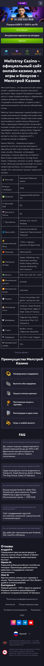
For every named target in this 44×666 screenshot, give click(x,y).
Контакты (10, 604)
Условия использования (15, 610)
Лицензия (35, 610)
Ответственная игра (28, 604)
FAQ (22, 615)
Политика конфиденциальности (22, 599)
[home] (22, 3)
